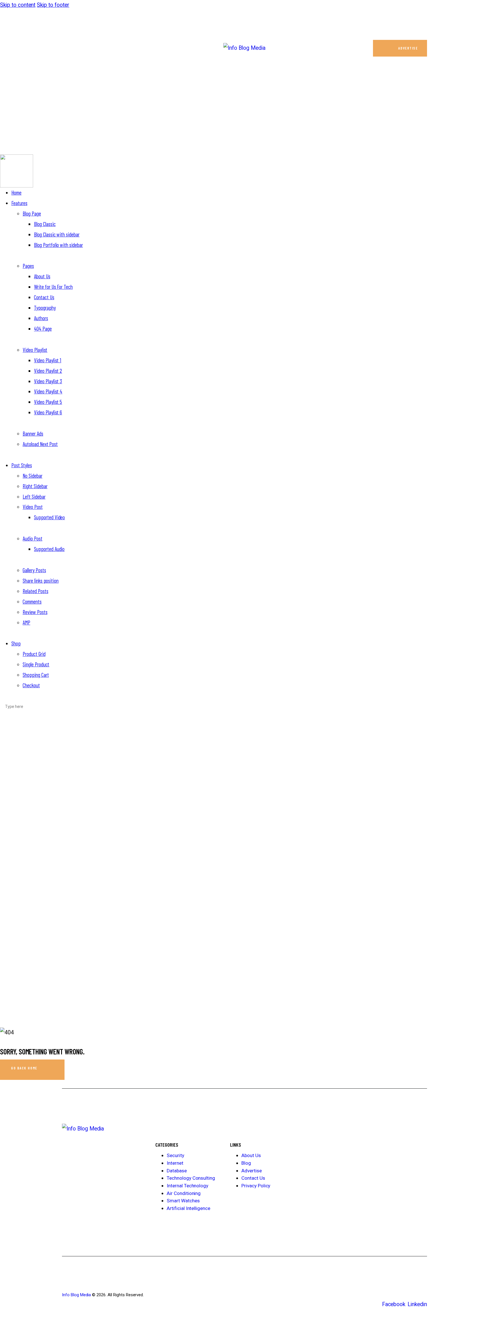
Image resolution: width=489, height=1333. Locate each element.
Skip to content (17, 5)
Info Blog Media (76, 1294)
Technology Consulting (191, 1178)
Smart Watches (183, 1200)
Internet (175, 1163)
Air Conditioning (184, 1193)
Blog (246, 1163)
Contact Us (253, 1178)
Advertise (251, 1170)
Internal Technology (187, 1185)
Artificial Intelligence (188, 1208)
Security (175, 1155)
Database (177, 1170)
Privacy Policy (255, 1185)
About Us (251, 1155)
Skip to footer (53, 5)
